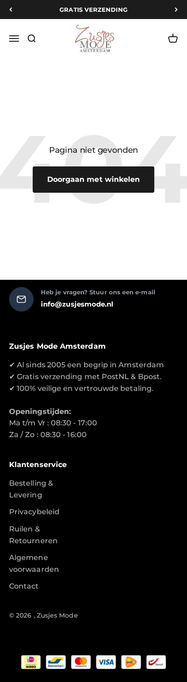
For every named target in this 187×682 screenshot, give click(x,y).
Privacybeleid (34, 511)
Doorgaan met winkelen (93, 179)
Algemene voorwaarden (34, 563)
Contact (24, 586)
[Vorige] (10, 10)
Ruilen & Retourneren (33, 535)
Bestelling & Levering (31, 489)
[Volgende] (176, 10)
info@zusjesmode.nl (77, 304)
